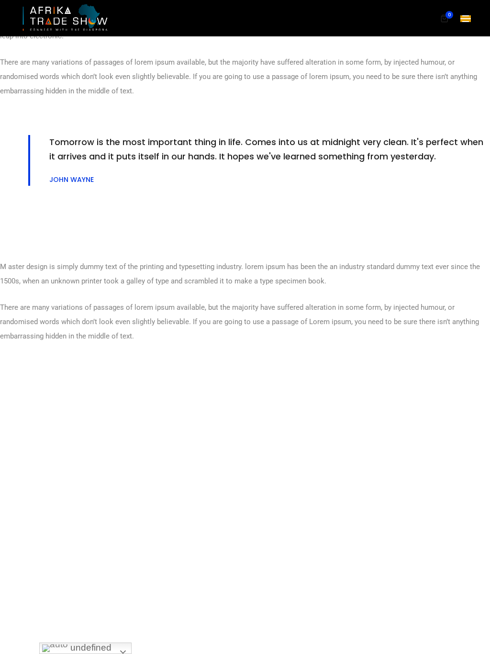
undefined (89, 648)
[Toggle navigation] (465, 18)
